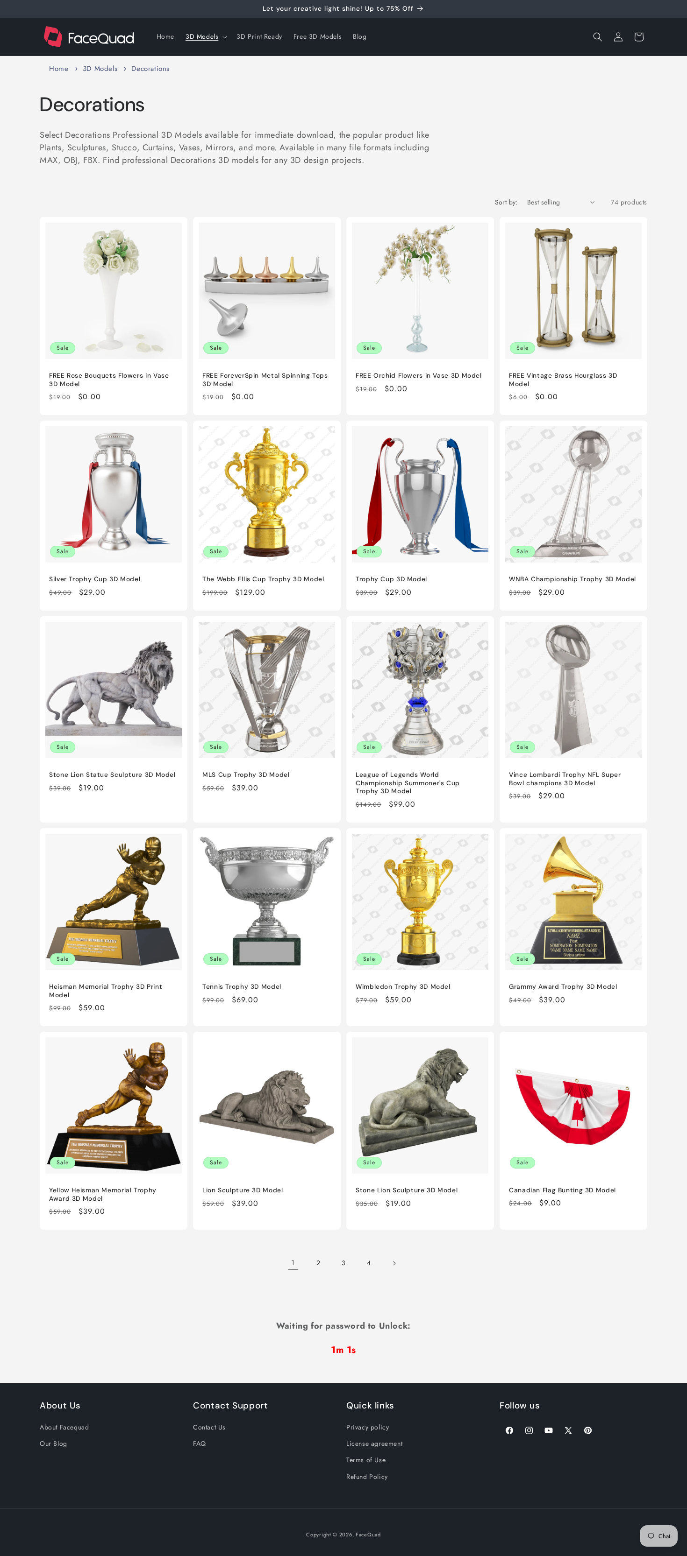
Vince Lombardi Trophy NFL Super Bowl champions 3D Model (565, 779)
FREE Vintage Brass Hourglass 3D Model (563, 380)
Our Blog (53, 1443)
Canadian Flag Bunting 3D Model (562, 1190)
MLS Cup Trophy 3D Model (246, 775)
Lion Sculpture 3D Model (242, 1190)
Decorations (150, 68)
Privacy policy (367, 1427)
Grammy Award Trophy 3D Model (563, 987)
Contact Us (209, 1427)
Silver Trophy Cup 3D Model (94, 579)
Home (58, 68)
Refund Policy (367, 1476)
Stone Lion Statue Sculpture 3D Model (112, 775)
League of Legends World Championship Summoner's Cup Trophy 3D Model (408, 783)
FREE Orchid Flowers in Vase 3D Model (419, 376)
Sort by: (506, 202)
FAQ (199, 1443)
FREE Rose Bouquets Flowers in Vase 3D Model (109, 380)
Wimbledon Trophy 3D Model (403, 987)
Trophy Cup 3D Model (391, 579)
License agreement (374, 1443)
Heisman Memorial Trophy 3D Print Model (105, 991)
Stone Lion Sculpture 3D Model (407, 1190)
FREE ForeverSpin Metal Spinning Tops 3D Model (265, 380)
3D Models (101, 68)
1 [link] (293, 1262)
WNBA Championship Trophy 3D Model (572, 579)
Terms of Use (366, 1459)
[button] (205, 36)
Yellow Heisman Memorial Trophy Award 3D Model (103, 1194)
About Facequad (64, 1427)
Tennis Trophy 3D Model (241, 987)
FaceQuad (368, 1534)
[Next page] (394, 1263)
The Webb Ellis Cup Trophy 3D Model (263, 579)
